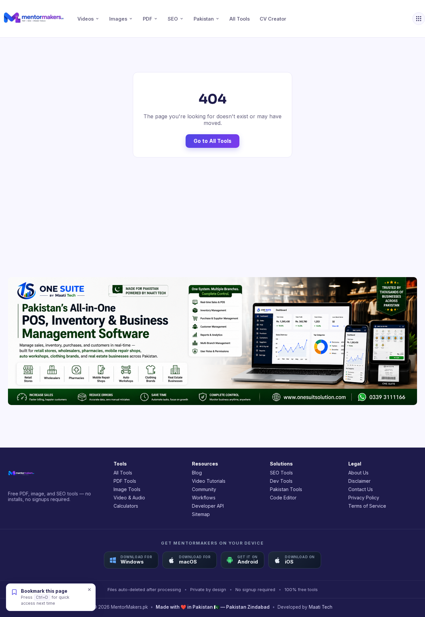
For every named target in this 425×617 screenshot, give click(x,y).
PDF (147, 19)
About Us (358, 472)
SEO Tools (281, 472)
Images (118, 19)
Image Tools (127, 489)
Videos (85, 19)
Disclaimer (359, 481)
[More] (418, 18)
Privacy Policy (363, 497)
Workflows (203, 497)
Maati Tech (320, 607)
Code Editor (283, 497)
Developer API (208, 506)
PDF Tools (125, 481)
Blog (197, 472)
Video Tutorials (208, 481)
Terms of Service (367, 506)
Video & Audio (129, 497)
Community (204, 489)
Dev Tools (281, 481)
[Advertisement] (212, 217)
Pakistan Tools (286, 489)
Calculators (126, 506)
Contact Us (360, 489)
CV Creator (273, 19)
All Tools (239, 19)
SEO (173, 19)
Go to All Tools (212, 141)
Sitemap (201, 514)
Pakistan (204, 19)
